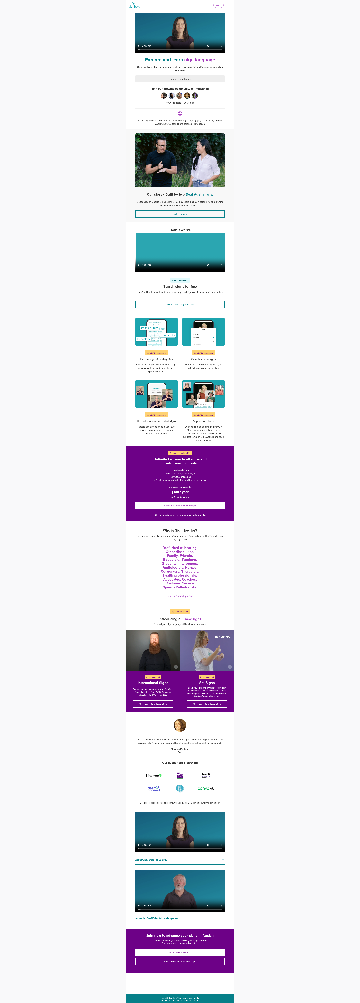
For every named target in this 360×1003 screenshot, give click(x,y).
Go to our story (180, 214)
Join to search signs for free (180, 304)
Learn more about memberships (180, 505)
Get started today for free (180, 952)
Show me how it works (180, 78)
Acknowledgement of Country (151, 859)
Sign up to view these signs (153, 704)
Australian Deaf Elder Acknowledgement (156, 918)
